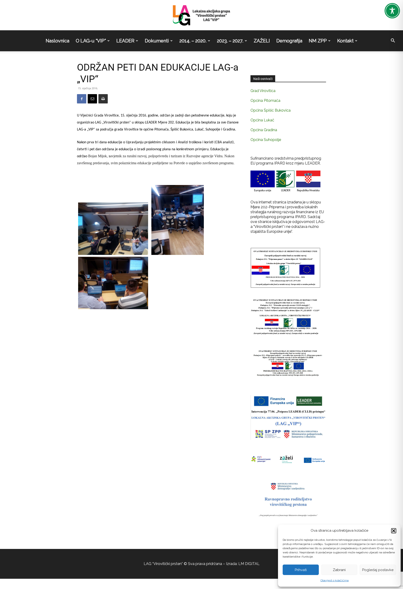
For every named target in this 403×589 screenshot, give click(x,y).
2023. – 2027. (230, 41)
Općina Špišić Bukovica (270, 110)
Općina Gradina (263, 130)
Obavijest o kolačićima (334, 580)
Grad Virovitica (262, 91)
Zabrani (339, 570)
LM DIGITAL (249, 564)
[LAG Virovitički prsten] (201, 15)
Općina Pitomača (265, 100)
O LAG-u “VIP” (91, 41)
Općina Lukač (262, 120)
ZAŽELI (262, 41)
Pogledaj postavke (377, 570)
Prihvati (301, 570)
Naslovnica (57, 41)
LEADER (125, 41)
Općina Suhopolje (265, 139)
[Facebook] (81, 98)
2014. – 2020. (192, 41)
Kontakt (345, 41)
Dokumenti (157, 41)
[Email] (92, 98)
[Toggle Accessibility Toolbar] (392, 10)
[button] (393, 530)
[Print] (103, 98)
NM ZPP (318, 41)
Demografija (289, 41)
